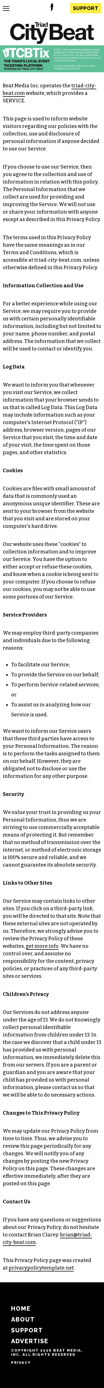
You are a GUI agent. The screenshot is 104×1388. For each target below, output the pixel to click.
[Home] (52, 33)
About (23, 1319)
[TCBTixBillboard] (52, 71)
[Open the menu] (6, 8)
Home (21, 1308)
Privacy (21, 1362)
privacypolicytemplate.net (41, 1268)
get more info (42, 946)
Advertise (30, 1341)
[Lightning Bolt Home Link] (52, 8)
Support (85, 8)
